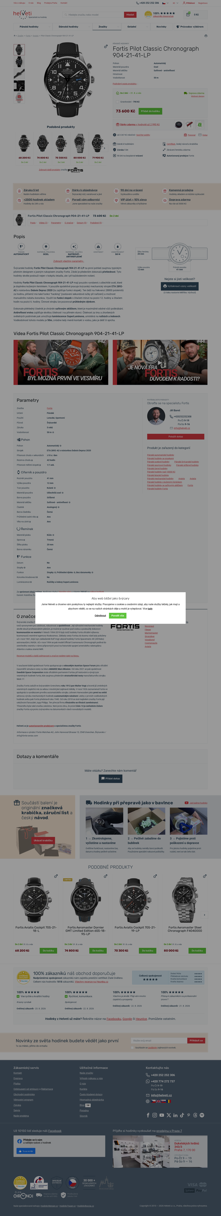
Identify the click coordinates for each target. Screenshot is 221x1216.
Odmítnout (100, 615)
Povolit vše (117, 615)
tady (150, 608)
